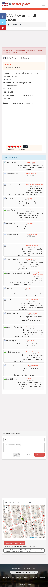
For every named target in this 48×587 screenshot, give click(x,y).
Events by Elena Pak (32, 365)
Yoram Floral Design (32, 246)
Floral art (28, 288)
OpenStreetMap (33, 537)
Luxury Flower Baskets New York (37, 274)
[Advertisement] (24, 39)
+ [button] (6, 507)
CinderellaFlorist (31, 259)
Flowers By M (30, 340)
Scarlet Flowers (30, 379)
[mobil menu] (43, 4)
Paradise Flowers (31, 173)
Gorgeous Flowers (31, 234)
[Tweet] (3, 22)
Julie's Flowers (30, 210)
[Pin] (3, 27)
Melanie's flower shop (32, 352)
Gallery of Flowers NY (33, 327)
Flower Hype (29, 223)
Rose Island (29, 198)
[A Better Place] (16, 4)
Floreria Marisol (30, 162)
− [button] (6, 511)
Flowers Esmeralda (31, 313)
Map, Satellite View (12, 502)
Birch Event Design (32, 300)
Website (8, 79)
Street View (27, 502)
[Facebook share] (3, 16)
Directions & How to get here (14, 543)
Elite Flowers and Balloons (34, 185)
